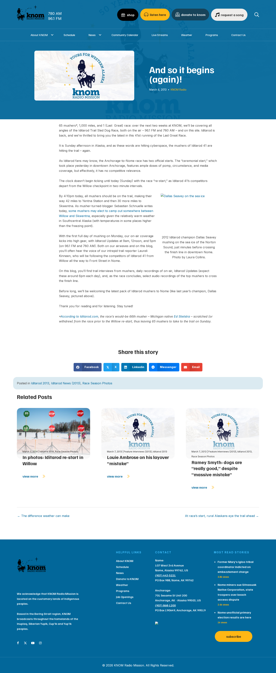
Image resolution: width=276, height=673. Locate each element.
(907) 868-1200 (165, 605)
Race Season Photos (97, 383)
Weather (186, 35)
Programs (211, 35)
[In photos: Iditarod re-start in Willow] (53, 433)
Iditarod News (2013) (66, 383)
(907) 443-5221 (165, 575)
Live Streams (160, 35)
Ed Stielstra (182, 316)
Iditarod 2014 (47, 451)
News (92, 35)
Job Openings (124, 597)
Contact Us (238, 35)
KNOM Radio (178, 89)
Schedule (69, 35)
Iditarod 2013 (40, 383)
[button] (52, 35)
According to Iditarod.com (79, 316)
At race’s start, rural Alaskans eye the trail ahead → (222, 515)
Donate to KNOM (127, 579)
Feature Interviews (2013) (138, 451)
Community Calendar (125, 35)
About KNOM (39, 35)
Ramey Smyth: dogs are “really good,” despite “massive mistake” (217, 468)
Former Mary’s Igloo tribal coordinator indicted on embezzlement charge (235, 567)
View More (31, 476)
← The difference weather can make (43, 515)
